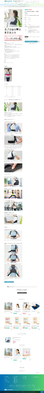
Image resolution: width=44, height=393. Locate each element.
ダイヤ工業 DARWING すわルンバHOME (8, 311)
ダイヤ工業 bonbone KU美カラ (17, 311)
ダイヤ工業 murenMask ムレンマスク (17, 357)
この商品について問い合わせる (32, 43)
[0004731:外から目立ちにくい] (15, 29)
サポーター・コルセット (7, 377)
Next (21, 18)
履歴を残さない (38, 372)
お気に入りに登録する (39, 41)
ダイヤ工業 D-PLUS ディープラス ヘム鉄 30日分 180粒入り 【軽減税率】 (8, 326)
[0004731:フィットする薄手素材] (17, 29)
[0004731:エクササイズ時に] (10, 29)
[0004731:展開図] (15, 32)
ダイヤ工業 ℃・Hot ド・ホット (26, 357)
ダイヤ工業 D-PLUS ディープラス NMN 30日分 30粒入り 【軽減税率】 (35, 326)
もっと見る (15, 383)
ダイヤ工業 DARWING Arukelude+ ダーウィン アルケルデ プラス (26, 311)
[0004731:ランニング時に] (12, 29)
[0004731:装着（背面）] (10, 32)
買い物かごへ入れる (31, 41)
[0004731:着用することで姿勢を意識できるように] (8, 32)
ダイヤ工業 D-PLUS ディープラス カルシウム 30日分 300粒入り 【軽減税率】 (17, 326)
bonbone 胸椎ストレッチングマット (35, 311)
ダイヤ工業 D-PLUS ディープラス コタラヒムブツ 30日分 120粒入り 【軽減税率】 (26, 326)
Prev (5, 18)
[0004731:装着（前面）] (12, 32)
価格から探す (24, 377)
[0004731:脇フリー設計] (20, 29)
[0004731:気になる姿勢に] (5, 29)
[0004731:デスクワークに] (8, 29)
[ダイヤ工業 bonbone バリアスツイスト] (8, 340)
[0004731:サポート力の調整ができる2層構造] (5, 32)
